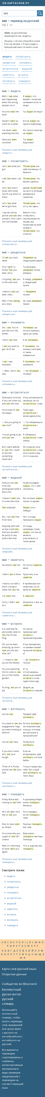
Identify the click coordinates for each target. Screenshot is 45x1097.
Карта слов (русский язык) (19, 969)
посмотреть (23, 56)
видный (27, 68)
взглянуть (9, 80)
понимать (25, 62)
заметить (8, 74)
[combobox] (19, 13)
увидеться (9, 62)
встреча (23, 74)
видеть (7, 56)
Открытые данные (14, 974)
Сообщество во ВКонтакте (19, 984)
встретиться (10, 68)
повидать (25, 80)
